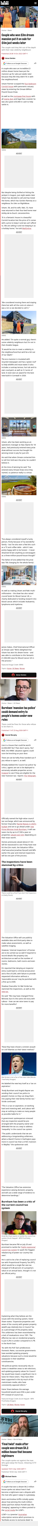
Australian (22, 1514)
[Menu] (35, 3)
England (5, 773)
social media (10, 1510)
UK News (15, 668)
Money (22, 668)
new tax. (5, 991)
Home (4, 30)
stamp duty (8, 99)
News (10, 30)
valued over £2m (17, 835)
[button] (35, 63)
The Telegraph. (30, 776)
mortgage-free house (22, 96)
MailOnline (26, 228)
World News (17, 1439)
